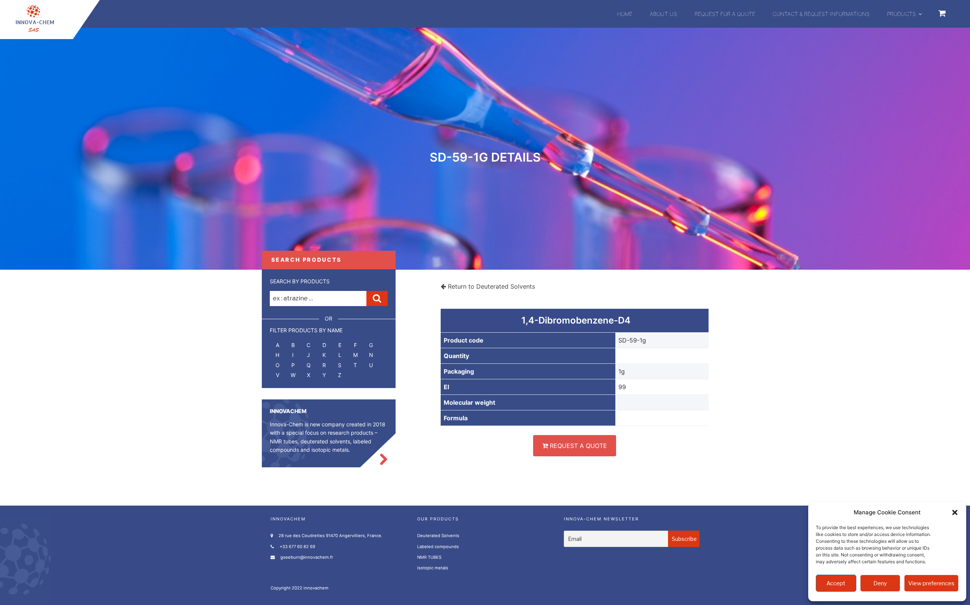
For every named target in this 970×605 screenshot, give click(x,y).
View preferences (931, 583)
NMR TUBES (429, 557)
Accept (835, 583)
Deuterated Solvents (438, 535)
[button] (955, 512)
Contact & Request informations (821, 14)
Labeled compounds (438, 546)
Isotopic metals (432, 567)
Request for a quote (725, 14)
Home (624, 14)
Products (901, 14)
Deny (880, 583)
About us (663, 14)
